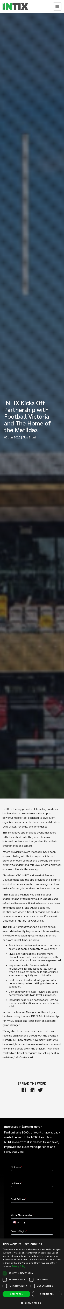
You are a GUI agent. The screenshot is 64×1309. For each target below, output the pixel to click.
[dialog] (32, 1273)
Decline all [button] (47, 1294)
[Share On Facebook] (24, 1090)
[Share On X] (40, 1090)
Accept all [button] (16, 1294)
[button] (32, 1303)
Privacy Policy (18, 1266)
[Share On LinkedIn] (32, 1090)
